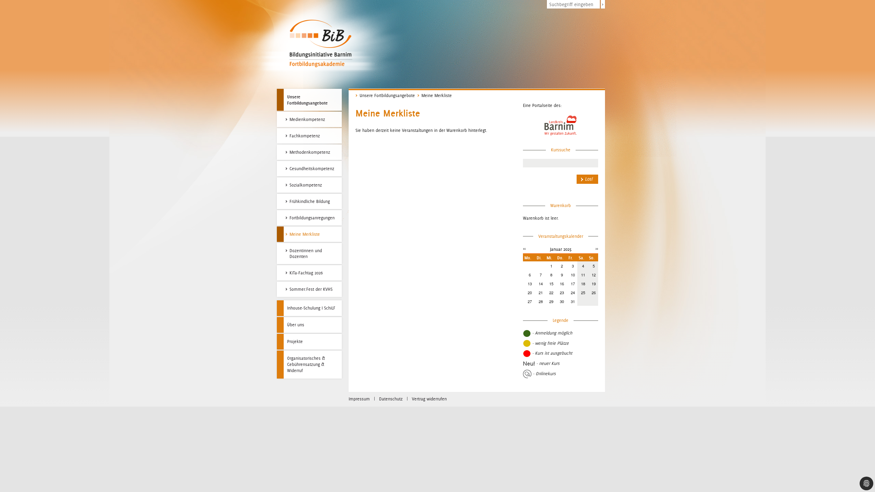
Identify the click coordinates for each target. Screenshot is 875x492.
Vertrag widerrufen (429, 398)
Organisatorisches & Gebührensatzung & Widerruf (306, 364)
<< (524, 248)
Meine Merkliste (436, 95)
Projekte (295, 341)
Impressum (359, 398)
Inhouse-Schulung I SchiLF (311, 308)
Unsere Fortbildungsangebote (307, 100)
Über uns (295, 324)
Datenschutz (391, 398)
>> (596, 248)
